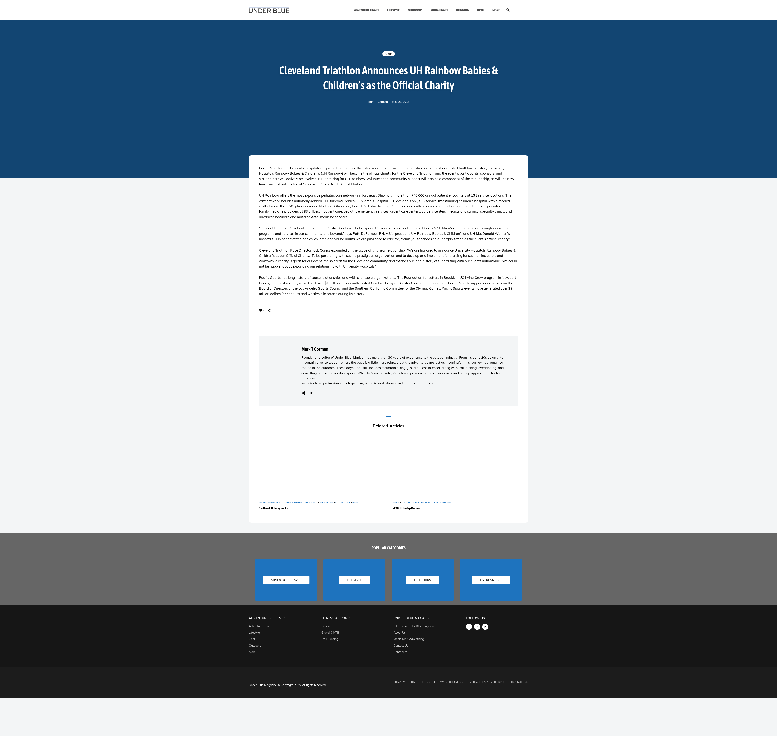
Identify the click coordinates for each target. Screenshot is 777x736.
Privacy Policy (404, 681)
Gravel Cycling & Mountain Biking (292, 502)
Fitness (326, 626)
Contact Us (401, 645)
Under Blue (343, 357)
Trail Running (329, 639)
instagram (477, 627)
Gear (388, 54)
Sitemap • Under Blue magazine (414, 626)
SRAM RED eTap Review (406, 508)
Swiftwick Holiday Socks (273, 508)
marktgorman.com (421, 383)
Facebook (469, 627)
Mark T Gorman (378, 102)
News (480, 10)
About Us (400, 632)
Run (355, 502)
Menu (524, 10)
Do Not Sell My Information (442, 681)
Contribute (400, 652)
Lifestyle (393, 10)
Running (462, 10)
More (496, 10)
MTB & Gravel (439, 10)
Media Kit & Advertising (409, 639)
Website (303, 393)
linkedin (485, 627)
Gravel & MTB (330, 632)
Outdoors (415, 10)
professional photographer (343, 383)
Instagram (312, 393)
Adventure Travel (366, 10)
